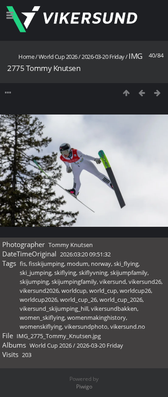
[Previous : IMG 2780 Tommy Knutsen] (142, 93)
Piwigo (84, 386)
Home (26, 57)
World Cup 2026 (58, 57)
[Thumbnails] (126, 93)
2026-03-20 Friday (103, 57)
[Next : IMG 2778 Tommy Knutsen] (157, 93)
